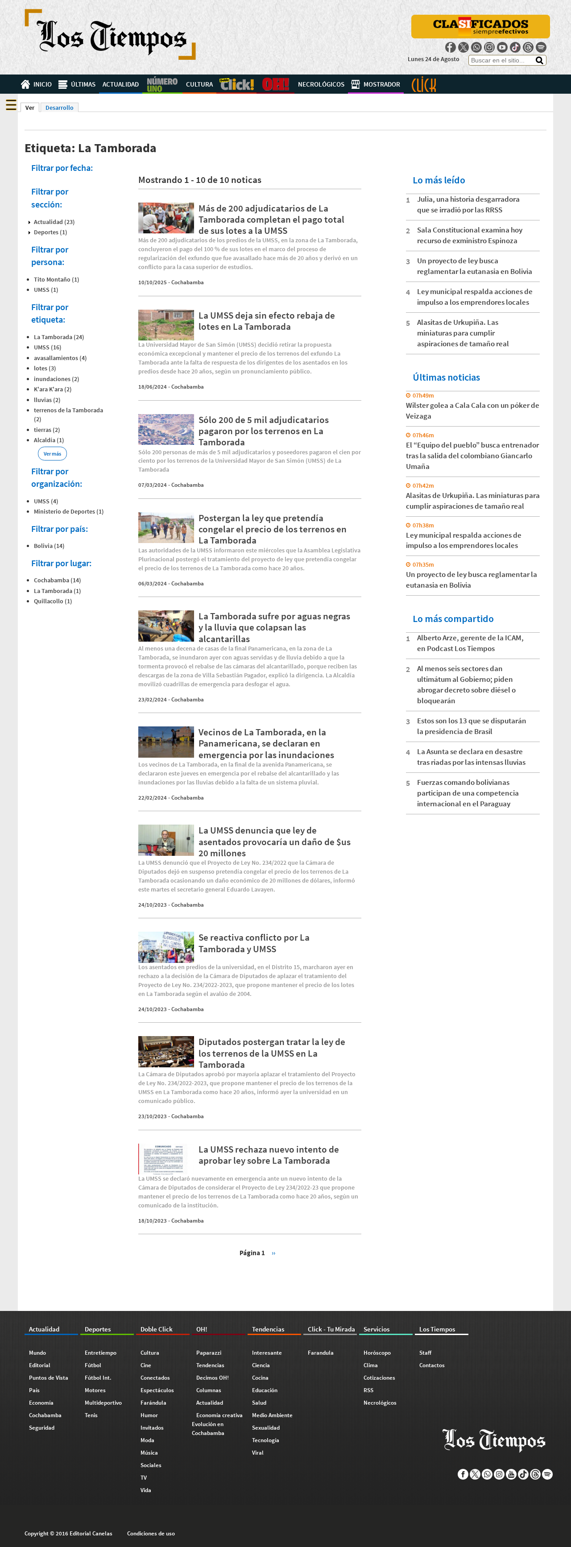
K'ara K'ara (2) (53, 389)
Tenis (91, 1415)
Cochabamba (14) (57, 580)
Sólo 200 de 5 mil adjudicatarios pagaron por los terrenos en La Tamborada (264, 431)
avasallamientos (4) (60, 358)
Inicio (42, 84)
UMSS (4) (46, 501)
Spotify (541, 47)
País (34, 1390)
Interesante (267, 1352)
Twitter (463, 47)
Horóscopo (377, 1352)
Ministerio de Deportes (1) (69, 511)
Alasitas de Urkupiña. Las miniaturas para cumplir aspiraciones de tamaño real (463, 332)
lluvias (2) (47, 400)
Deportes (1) (50, 232)
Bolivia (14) (49, 546)
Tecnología (265, 1440)
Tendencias (210, 1365)
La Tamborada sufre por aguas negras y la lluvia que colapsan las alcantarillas (274, 627)
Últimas (83, 84)
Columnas (208, 1390)
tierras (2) (47, 430)
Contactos (432, 1365)
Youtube (502, 47)
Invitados (152, 1427)
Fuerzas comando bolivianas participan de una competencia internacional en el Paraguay (468, 793)
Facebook (450, 47)
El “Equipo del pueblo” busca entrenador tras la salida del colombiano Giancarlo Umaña (472, 455)
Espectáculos (157, 1390)
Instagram (489, 47)
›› (273, 1252)
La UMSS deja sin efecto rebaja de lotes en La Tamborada (267, 320)
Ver (32, 108)
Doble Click (236, 84)
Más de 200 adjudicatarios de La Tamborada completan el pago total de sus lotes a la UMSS (271, 219)
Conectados (155, 1377)
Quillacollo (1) (53, 601)
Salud (259, 1402)
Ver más (52, 453)
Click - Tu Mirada (424, 84)
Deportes (162, 84)
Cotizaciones (379, 1377)
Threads (528, 47)
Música (149, 1452)
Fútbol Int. (98, 1377)
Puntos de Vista (48, 1377)
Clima (371, 1365)
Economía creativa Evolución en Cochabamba (217, 1424)
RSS (368, 1390)
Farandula (321, 1352)
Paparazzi (208, 1352)
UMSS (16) (48, 347)
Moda (147, 1440)
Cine (146, 1365)
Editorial (39, 1365)
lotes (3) (45, 368)
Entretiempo (100, 1352)
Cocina (260, 1377)
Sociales (151, 1465)
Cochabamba (187, 282)
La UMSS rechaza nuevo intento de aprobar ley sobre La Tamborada (269, 1154)
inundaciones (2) (56, 379)
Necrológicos (321, 84)
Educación (264, 1390)
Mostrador (382, 84)
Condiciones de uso (151, 1533)
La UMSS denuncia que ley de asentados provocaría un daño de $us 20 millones (275, 841)
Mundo (37, 1352)
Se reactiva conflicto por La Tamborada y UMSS (254, 942)
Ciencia (261, 1365)
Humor (149, 1415)
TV (144, 1477)
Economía (41, 1402)
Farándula (153, 1402)
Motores (95, 1390)
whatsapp (476, 47)
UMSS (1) (46, 290)
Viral (258, 1452)
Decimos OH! (212, 1377)
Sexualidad (266, 1427)
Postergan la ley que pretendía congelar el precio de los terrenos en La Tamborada (273, 529)
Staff (425, 1352)
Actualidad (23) (54, 222)
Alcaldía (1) (49, 440)
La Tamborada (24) (59, 337)
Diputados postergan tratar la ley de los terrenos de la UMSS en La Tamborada (272, 1053)
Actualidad (121, 84)
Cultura (199, 84)
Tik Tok (515, 47)
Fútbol (93, 1365)
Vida (146, 1490)
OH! (275, 84)
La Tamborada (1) (57, 591)
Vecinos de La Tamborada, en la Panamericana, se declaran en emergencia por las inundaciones (266, 743)
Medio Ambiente (272, 1415)
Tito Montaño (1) (56, 279)
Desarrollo (60, 108)
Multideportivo (103, 1402)
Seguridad (41, 1427)
